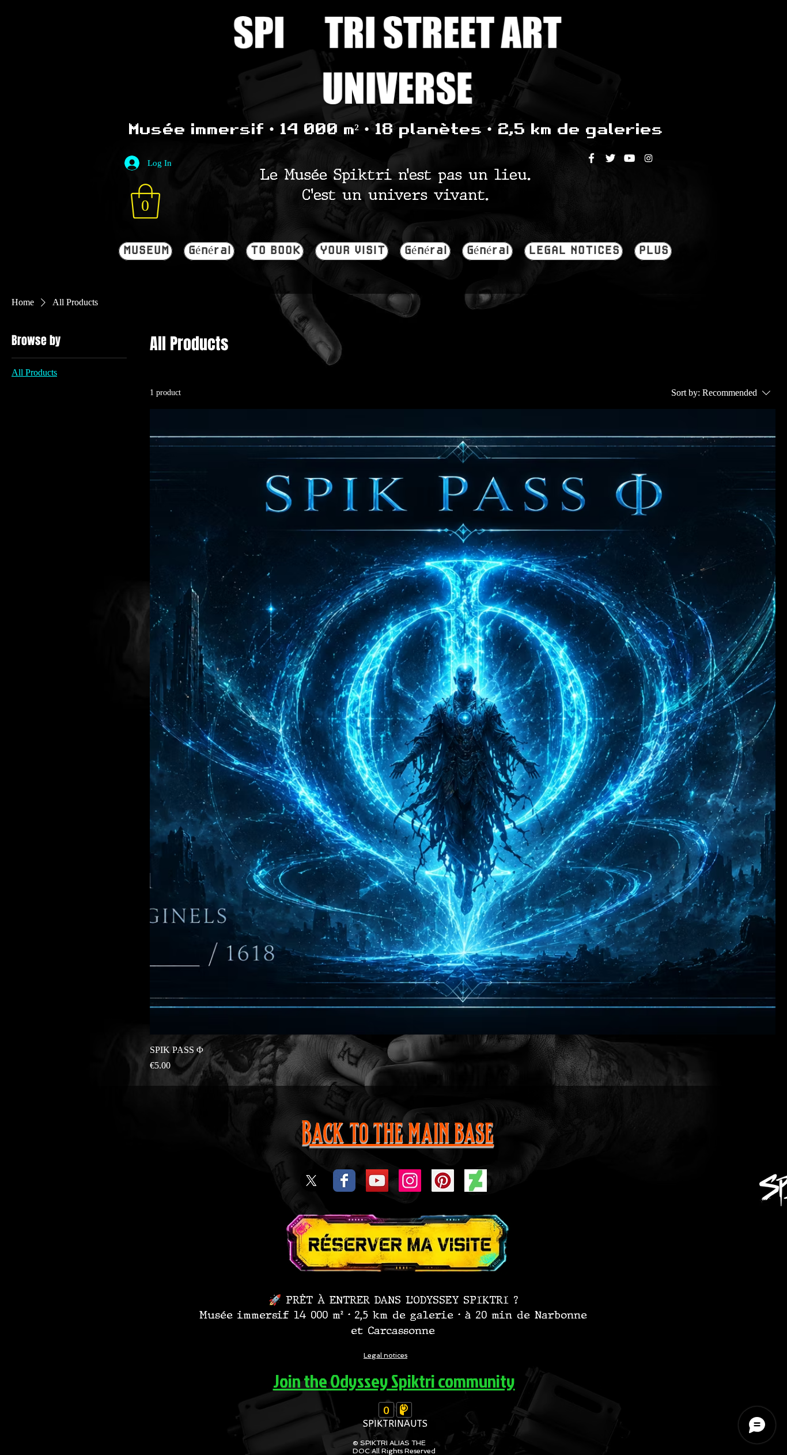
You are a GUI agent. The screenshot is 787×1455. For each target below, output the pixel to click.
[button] (145, 201)
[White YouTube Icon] (629, 158)
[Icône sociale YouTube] (377, 1180)
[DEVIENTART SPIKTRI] (475, 1180)
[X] (311, 1180)
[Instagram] (648, 158)
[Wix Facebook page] (344, 1180)
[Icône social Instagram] (410, 1180)
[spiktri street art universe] (443, 1180)
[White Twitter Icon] (610, 158)
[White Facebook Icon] (591, 158)
